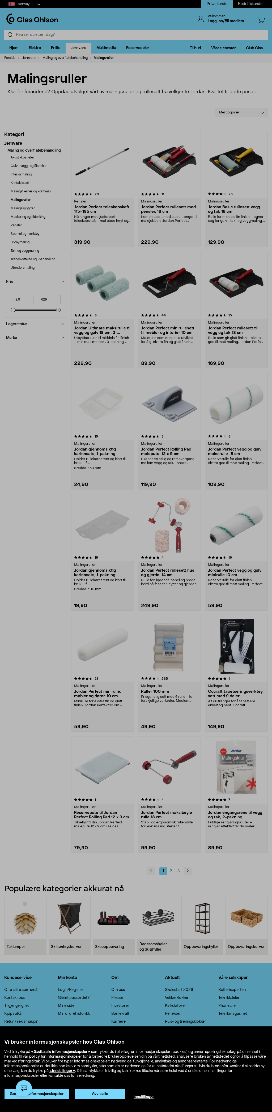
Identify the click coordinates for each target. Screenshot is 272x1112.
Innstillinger (144, 1097)
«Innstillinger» (62, 1071)
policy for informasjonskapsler (55, 1056)
